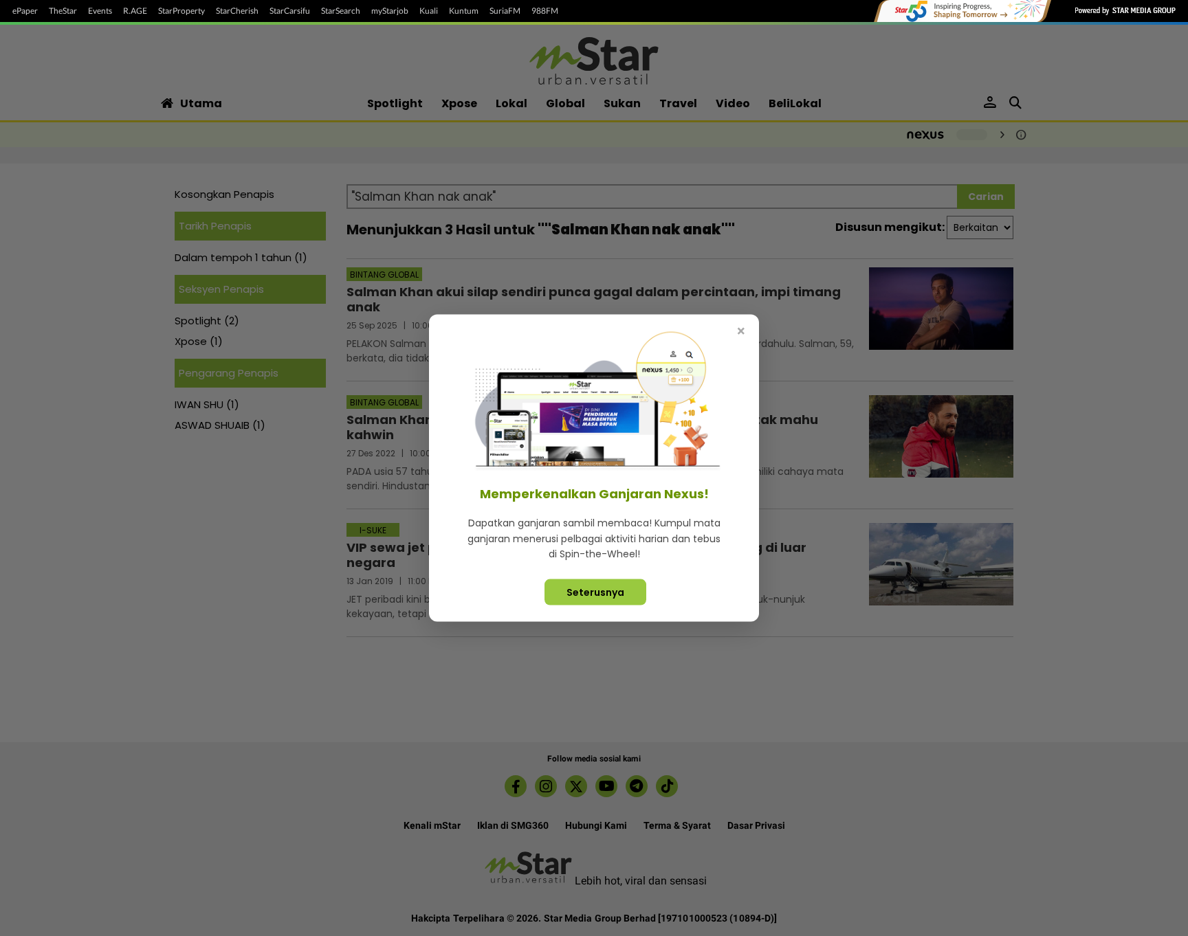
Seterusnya (595, 592)
